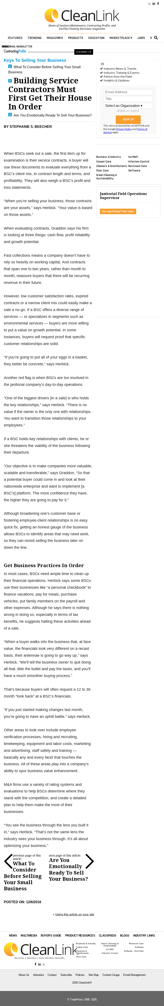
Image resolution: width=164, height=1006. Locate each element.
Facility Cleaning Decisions (75, 28)
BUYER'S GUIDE (51, 935)
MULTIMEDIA (29, 935)
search (156, 37)
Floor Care (102, 171)
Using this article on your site (74, 914)
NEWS (13, 935)
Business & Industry (108, 157)
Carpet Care (103, 161)
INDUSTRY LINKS (144, 935)
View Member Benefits (51, 958)
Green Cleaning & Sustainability (106, 176)
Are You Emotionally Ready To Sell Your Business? (53, 115)
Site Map (93, 974)
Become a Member (26, 958)
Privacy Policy (124, 129)
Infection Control (138, 161)
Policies (80, 974)
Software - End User (134, 951)
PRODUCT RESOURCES (80, 935)
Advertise (38, 974)
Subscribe (66, 974)
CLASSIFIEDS (107, 935)
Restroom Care (137, 166)
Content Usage (111, 974)
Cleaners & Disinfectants (111, 166)
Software (134, 171)
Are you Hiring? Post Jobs (118, 211)
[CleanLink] (82, 16)
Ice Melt (133, 157)
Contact (52, 974)
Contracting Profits (98, 25)
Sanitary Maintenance (72, 25)
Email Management (134, 974)
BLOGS (124, 935)
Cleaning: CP (83, 52)
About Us (24, 974)
